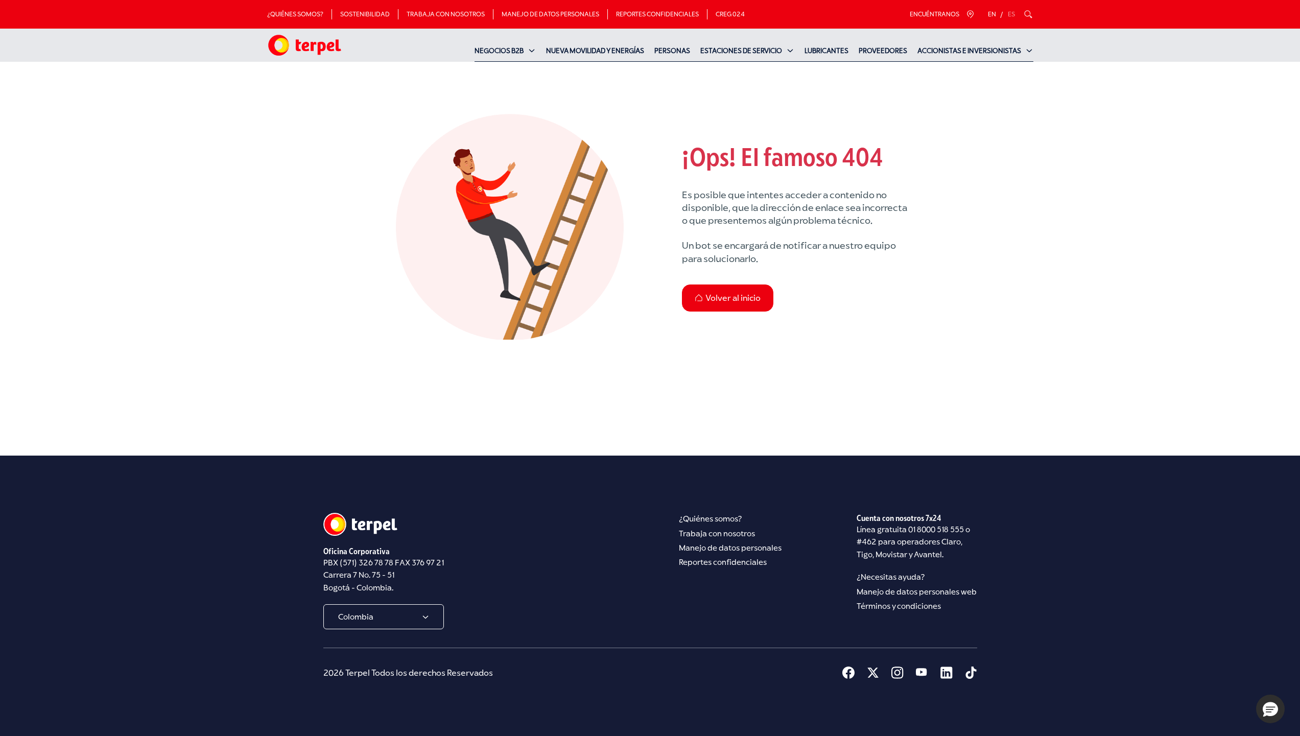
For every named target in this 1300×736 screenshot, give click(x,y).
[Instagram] (897, 673)
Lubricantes (826, 50)
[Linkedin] (946, 673)
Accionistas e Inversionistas (969, 50)
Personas (672, 50)
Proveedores (883, 50)
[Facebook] (848, 673)
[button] (1270, 709)
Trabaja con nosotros (446, 14)
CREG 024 (730, 14)
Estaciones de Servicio (741, 50)
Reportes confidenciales (657, 14)
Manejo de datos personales (550, 14)
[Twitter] (873, 673)
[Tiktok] (971, 673)
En (992, 14)
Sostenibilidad (365, 14)
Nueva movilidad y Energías (595, 50)
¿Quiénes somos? (295, 14)
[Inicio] (304, 45)
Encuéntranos (934, 14)
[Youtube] (922, 673)
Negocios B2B (499, 50)
